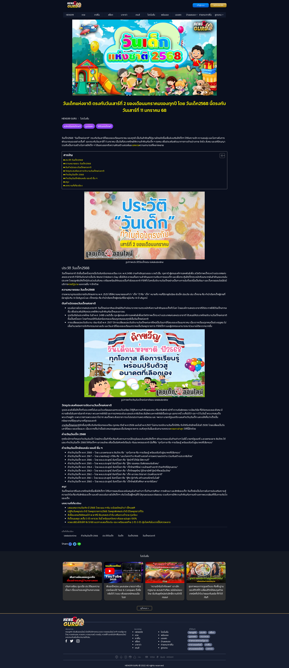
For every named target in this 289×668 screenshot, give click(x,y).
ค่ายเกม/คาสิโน (205, 14)
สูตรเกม (218, 14)
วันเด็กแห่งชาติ (149, 535)
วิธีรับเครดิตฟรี (104, 126)
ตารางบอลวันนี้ (195, 644)
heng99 (192, 632)
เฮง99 (202, 632)
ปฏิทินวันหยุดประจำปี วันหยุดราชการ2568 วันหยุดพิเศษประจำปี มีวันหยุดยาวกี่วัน (105, 511)
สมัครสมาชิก (218, 5)
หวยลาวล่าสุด (176, 428)
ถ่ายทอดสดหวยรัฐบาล (198, 640)
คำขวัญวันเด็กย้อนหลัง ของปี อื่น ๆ (81, 178)
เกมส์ (138, 14)
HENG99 (70, 14)
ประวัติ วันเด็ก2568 (74, 160)
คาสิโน (97, 14)
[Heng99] (127, 5)
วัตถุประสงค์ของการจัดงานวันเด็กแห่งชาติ (84, 171)
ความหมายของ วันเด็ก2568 (78, 163)
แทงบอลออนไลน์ (196, 648)
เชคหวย (135, 145)
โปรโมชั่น (151, 14)
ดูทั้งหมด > (144, 608)
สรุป (67, 182)
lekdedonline (70, 535)
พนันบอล (165, 14)
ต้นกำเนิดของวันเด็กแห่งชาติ (78, 167)
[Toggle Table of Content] (220, 155)
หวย (83, 14)
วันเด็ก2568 (133, 535)
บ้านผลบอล (191, 14)
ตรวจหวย (204, 636)
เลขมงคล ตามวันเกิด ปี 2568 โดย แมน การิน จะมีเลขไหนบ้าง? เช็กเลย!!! (101, 507)
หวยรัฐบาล (73, 284)
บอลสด (178, 14)
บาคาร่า (124, 14)
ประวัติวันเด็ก (108, 535)
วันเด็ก (120, 535)
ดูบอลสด (89, 126)
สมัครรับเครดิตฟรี (72, 126)
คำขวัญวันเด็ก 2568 (74, 174)
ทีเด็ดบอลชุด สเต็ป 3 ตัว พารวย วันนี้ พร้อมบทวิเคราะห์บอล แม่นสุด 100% (102, 518)
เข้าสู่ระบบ (201, 5)
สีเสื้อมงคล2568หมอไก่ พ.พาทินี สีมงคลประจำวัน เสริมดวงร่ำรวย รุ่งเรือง (102, 515)
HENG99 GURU (69, 118)
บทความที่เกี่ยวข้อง (74, 185)
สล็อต (110, 14)
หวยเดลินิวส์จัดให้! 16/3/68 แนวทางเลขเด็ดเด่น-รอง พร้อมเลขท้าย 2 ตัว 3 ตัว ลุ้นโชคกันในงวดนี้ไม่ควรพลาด (119, 522)
